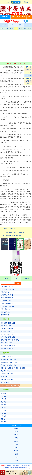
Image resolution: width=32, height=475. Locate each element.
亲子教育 (28, 69)
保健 (29, 28)
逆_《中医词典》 (6, 371)
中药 (13, 17)
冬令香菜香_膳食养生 (9, 228)
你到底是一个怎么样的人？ (9, 286)
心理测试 (28, 75)
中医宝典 (5, 17)
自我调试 (3, 419)
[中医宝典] (15, 14)
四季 (20, 28)
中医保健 (16, 454)
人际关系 (28, 72)
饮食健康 (16, 438)
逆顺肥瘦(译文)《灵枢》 (8, 348)
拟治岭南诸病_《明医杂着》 (9, 362)
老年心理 (28, 67)
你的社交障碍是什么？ (7, 303)
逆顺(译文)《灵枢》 (6, 343)
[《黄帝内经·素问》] (20, 249)
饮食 (7, 28)
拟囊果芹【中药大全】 (7, 328)
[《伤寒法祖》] (27, 249)
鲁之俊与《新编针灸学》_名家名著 (13, 232)
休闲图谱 (3, 393)
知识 (2, 28)
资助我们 (25, 2)
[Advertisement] (16, 45)
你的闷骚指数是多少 (7, 298)
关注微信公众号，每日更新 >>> (16, 63)
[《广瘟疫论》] (12, 249)
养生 (25, 28)
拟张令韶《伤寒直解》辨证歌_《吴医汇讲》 (14, 368)
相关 (20, 25)
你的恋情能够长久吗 (7, 295)
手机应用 (8, 2)
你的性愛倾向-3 (5, 312)
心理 (16, 28)
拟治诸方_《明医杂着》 (8, 356)
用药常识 (16, 428)
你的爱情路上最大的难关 (8, 289)
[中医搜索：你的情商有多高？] (24, 21)
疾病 (23, 17)
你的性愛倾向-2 (5, 309)
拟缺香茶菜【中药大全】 (8, 323)
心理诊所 (28, 81)
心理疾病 (28, 78)
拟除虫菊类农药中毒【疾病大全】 (11, 340)
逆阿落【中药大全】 (7, 326)
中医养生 (16, 450)
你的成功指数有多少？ (7, 292)
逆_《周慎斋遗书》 (6, 382)
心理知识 (28, 84)
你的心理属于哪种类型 (7, 306)
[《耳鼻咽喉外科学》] (4, 249)
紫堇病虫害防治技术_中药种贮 (12, 236)
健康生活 (16, 441)
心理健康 (9, 385)
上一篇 (4, 25)
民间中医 (16, 457)
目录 (12, 25)
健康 (11, 28)
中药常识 (16, 431)
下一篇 (28, 25)
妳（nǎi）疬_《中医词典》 (8, 359)
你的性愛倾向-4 (5, 315)
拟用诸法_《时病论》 (7, 373)
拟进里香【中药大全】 (7, 334)
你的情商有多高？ (6, 300)
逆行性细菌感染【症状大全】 (9, 331)
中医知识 (16, 434)
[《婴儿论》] (16, 261)
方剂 (18, 17)
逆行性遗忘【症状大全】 (8, 337)
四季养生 (3, 422)
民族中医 (16, 460)
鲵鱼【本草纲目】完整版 (8, 345)
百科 (29, 17)
